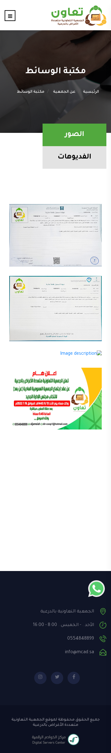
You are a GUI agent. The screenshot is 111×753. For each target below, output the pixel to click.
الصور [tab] (74, 135)
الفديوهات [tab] (74, 157)
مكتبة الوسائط (30, 92)
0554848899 (80, 639)
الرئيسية (91, 92)
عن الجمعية (64, 92)
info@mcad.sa (79, 652)
